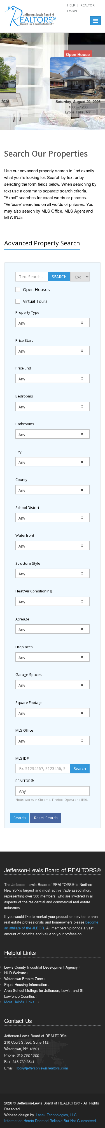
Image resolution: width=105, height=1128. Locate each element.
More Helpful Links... (21, 1001)
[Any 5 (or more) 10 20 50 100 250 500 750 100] (52, 629)
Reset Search (46, 817)
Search (80, 768)
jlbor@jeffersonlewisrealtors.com (42, 1068)
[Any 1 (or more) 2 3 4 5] (52, 684)
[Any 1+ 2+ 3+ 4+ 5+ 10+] (52, 406)
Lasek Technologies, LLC (56, 1114)
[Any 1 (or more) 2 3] (52, 657)
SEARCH (59, 276)
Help (71, 5)
